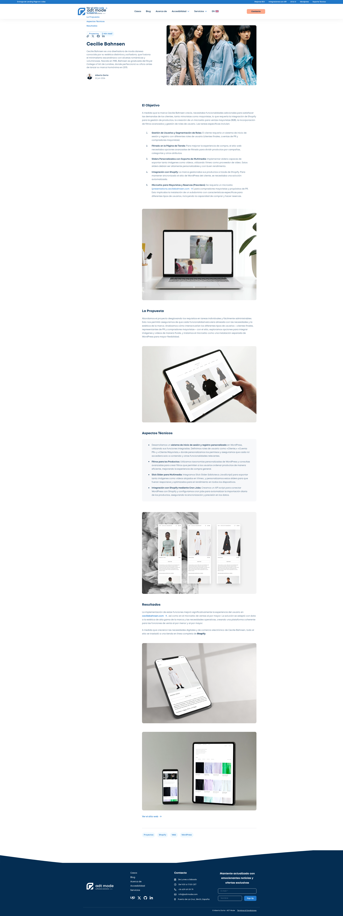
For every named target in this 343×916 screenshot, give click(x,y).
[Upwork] (132, 898)
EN (213, 11)
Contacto (256, 11)
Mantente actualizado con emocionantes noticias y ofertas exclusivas (237, 878)
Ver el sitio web (95, 8)
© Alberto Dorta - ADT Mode (223, 910)
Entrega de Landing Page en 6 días (31, 2)
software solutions (102, 889)
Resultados (92, 26)
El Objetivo (92, 13)
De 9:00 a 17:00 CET (187, 884)
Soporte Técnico (319, 2)
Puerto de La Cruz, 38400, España (194, 899)
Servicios (199, 11)
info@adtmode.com (187, 894)
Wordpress (304, 2)
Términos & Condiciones (246, 910)
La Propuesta (93, 17)
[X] (139, 898)
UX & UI (293, 2)
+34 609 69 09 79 (185, 889)
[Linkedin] (151, 898)
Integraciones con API (278, 2)
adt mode (104, 886)
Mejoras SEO (259, 2)
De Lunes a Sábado (187, 879)
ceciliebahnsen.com (153, 616)
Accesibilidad (179, 11)
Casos (137, 11)
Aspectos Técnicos (96, 21)
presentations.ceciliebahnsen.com (170, 189)
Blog (148, 11)
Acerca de (161, 11)
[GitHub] (145, 898)
